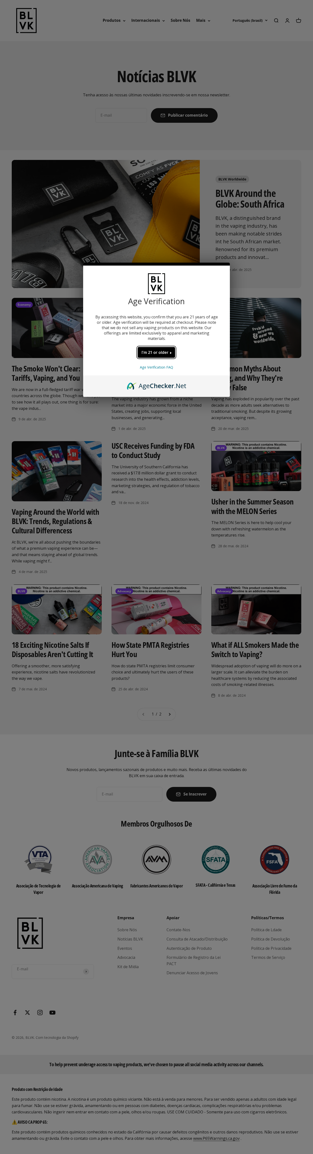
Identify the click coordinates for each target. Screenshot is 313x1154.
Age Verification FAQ (156, 367)
